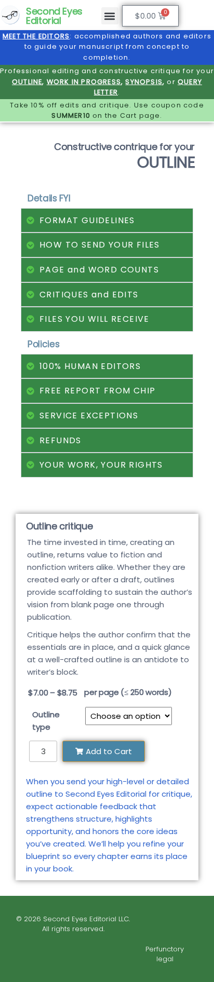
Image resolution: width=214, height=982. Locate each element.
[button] (109, 15)
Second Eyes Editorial (54, 16)
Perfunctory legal (164, 954)
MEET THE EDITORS (36, 36)
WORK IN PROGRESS (84, 81)
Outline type (46, 720)
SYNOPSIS (144, 81)
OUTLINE (27, 81)
